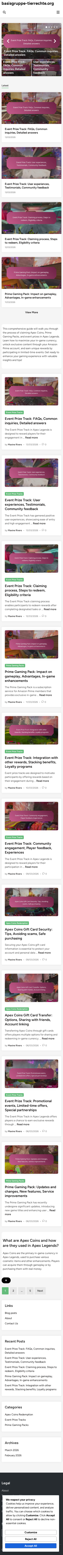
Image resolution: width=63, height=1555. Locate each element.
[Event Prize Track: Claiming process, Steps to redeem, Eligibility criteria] (32, 217)
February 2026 (13, 1455)
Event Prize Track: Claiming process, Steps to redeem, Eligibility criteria (26, 590)
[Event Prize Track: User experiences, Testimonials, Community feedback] (46, 67)
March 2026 (12, 1450)
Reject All (31, 1539)
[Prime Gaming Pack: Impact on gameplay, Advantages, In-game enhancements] (32, 272)
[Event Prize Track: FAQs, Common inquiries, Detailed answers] (32, 41)
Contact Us (11, 1323)
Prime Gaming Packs (15, 665)
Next (40, 1290)
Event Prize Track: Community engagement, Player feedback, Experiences (28, 847)
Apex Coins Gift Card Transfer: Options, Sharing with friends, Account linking (28, 1019)
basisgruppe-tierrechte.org (28, 3)
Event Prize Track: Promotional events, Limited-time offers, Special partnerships (28, 1105)
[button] (46, 27)
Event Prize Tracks (14, 412)
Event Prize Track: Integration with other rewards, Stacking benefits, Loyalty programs (31, 762)
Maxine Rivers (15, 444)
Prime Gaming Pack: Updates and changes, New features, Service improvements (30, 1191)
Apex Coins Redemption (17, 923)
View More (31, 312)
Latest (5, 85)
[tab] (5, 85)
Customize (31, 1532)
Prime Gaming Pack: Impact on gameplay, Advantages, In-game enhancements (30, 676)
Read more (31, 437)
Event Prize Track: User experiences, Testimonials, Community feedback (25, 504)
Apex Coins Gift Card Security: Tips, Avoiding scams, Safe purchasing (28, 933)
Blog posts (11, 1313)
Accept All (31, 1545)
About (8, 1318)
